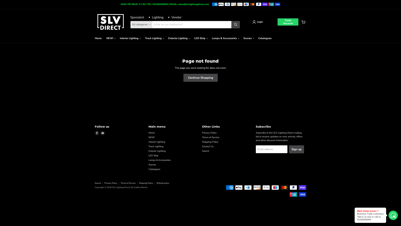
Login (260, 21)
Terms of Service (210, 137)
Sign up (297, 149)
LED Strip (200, 38)
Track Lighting (153, 38)
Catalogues (265, 38)
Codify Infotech (140, 187)
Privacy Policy (209, 132)
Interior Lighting (129, 38)
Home (98, 38)
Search (205, 151)
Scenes (247, 38)
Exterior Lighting (178, 38)
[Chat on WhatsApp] (393, 215)
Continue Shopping (200, 78)
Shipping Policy (210, 141)
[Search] (235, 24)
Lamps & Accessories (224, 38)
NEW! (110, 38)
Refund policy (163, 183)
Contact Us (208, 146)
